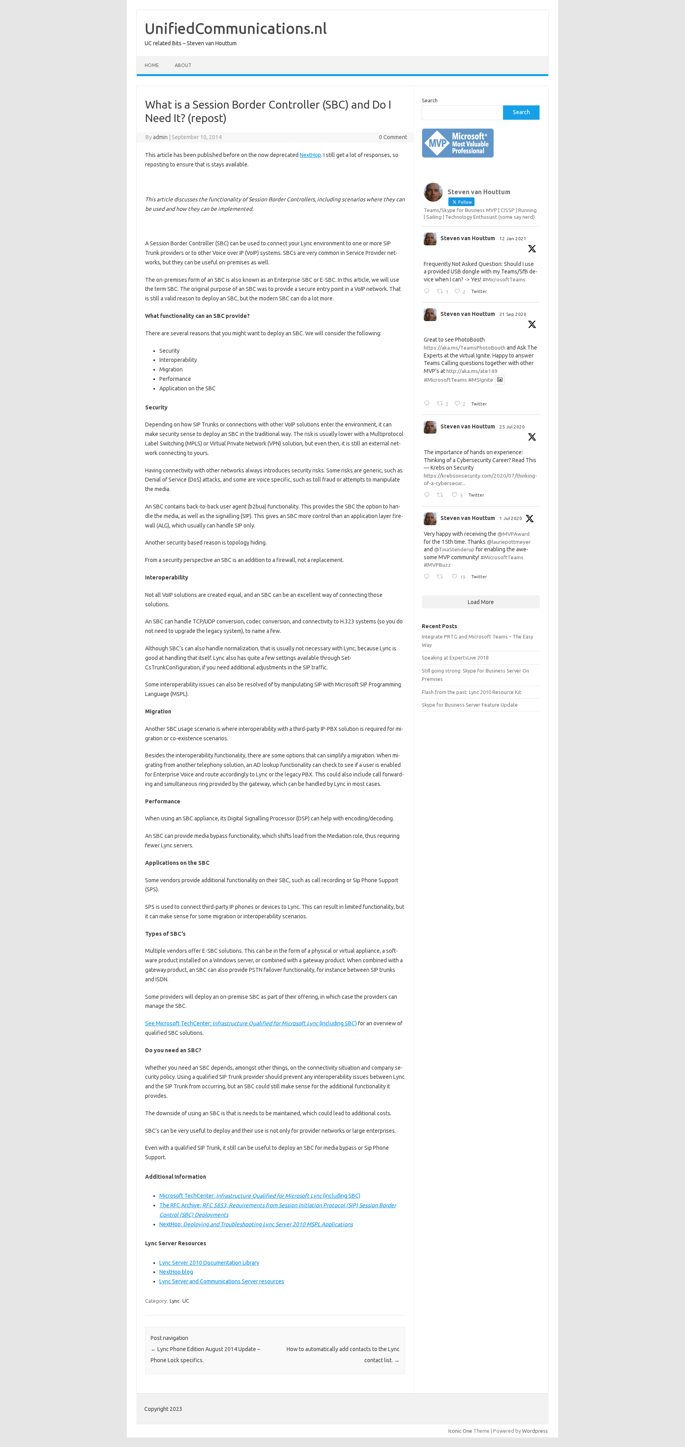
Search (430, 100)
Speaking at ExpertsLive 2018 (455, 657)
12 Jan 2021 (512, 238)
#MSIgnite (480, 380)
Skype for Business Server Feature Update (470, 704)
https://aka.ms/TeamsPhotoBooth (464, 347)
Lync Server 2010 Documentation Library (209, 1263)
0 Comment (393, 137)
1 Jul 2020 (510, 518)
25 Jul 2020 (512, 426)
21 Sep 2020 (512, 314)
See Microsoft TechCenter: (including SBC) (251, 1023)
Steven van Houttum (467, 238)
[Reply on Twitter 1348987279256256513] (428, 291)
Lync (175, 1301)
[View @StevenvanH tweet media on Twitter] (500, 380)
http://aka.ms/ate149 (471, 371)
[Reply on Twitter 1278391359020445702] (428, 577)
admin (160, 137)
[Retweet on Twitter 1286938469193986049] (442, 495)
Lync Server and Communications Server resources (221, 1281)
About (183, 65)
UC (185, 1301)
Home (152, 65)
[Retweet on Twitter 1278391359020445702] (442, 577)
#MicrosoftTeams (504, 279)
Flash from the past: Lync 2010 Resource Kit (471, 692)
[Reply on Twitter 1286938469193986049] (428, 495)
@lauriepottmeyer (509, 542)
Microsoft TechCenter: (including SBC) (259, 1196)
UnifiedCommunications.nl (236, 28)
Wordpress (535, 1431)
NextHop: (256, 1224)
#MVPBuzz (437, 565)
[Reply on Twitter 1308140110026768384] (428, 404)
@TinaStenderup (454, 549)
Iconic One (460, 1431)
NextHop (310, 155)
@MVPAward (513, 534)
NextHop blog (176, 1272)
